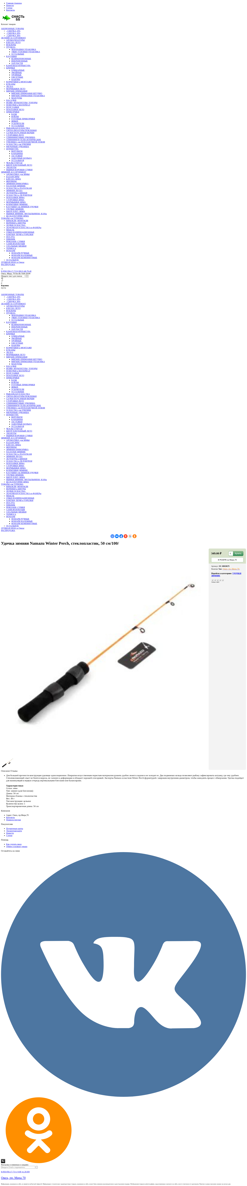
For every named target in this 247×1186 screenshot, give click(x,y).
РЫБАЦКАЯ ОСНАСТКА (18, 128)
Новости (10, 5)
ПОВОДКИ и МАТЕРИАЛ (18, 105)
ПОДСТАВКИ (12, 107)
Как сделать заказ (13, 844)
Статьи (9, 8)
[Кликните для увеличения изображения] (105, 652)
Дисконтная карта (14, 831)
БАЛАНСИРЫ (12, 177)
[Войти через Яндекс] (125, 536)
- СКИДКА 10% (13, 31)
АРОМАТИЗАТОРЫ (15, 40)
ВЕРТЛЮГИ (17, 151)
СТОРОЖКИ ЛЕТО (15, 135)
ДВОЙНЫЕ (16, 72)
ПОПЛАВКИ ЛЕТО (15, 109)
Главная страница (14, 3)
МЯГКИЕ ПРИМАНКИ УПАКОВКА (28, 96)
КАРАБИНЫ (17, 153)
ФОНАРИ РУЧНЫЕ (20, 253)
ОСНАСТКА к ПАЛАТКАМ (19, 188)
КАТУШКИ (11, 56)
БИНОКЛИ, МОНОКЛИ (17, 221)
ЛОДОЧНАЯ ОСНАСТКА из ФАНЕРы (23, 227)
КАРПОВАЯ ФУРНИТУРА (18, 66)
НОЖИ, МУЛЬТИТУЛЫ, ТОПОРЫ (21, 103)
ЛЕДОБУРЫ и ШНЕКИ (16, 193)
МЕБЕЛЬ (10, 230)
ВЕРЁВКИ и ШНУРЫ (16, 223)
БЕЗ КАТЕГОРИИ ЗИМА (17, 216)
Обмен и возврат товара (16, 846)
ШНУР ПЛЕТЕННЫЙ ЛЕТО (19, 165)
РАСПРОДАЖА (8, 264)
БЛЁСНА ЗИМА (13, 179)
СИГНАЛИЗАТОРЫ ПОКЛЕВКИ (21, 130)
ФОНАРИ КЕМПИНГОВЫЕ (24, 258)
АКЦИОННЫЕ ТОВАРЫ (12, 29)
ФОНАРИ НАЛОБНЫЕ (22, 255)
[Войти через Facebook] (121, 536)
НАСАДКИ (11, 100)
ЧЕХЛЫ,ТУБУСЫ (14, 163)
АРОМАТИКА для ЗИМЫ (18, 174)
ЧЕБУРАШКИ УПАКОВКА (23, 49)
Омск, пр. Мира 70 (13, 1177)
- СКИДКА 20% (13, 33)
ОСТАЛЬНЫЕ (17, 54)
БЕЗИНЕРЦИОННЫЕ (21, 59)
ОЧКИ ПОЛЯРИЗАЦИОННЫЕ (20, 232)
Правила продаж (13, 820)
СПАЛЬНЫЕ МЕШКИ (16, 246)
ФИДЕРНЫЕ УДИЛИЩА (17, 146)
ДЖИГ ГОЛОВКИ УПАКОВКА (25, 52)
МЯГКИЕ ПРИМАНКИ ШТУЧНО (26, 93)
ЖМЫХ (14, 121)
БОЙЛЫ (15, 116)
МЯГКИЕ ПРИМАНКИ (16, 91)
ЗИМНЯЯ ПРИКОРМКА (17, 184)
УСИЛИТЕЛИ (17, 123)
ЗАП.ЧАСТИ (17, 63)
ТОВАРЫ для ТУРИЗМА (12, 218)
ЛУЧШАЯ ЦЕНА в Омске (12, 262)
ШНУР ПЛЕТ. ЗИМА (15, 211)
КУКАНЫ (10, 84)
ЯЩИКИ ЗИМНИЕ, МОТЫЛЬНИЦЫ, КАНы (26, 214)
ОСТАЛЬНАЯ (17, 160)
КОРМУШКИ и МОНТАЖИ (19, 82)
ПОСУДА (10, 237)
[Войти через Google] (130, 536)
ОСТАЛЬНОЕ (12, 260)
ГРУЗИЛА (10, 47)
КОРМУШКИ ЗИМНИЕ (17, 204)
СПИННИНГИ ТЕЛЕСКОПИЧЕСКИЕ (23, 140)
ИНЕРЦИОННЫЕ (19, 61)
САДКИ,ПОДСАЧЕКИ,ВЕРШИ (20, 133)
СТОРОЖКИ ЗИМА (15, 200)
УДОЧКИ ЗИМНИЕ (15, 209)
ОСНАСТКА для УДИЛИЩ (18, 144)
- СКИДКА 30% (13, 35)
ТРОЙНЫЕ (16, 75)
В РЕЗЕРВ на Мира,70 (227, 560)
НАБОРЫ (15, 79)
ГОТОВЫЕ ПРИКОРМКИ (23, 119)
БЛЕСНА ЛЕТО (13, 42)
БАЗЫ (14, 114)
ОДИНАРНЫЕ (18, 70)
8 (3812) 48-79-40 (23, 271)
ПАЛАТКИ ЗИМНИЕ (16, 186)
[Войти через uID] (112, 536)
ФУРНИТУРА (12, 149)
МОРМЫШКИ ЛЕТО (15, 89)
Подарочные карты (14, 828)
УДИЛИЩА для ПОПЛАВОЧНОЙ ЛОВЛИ (25, 142)
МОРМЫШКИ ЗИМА (16, 202)
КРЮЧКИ (10, 68)
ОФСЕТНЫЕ (17, 77)
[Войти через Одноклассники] (134, 536)
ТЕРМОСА (11, 248)
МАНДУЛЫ (16, 98)
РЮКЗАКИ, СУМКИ (15, 241)
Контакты (10, 10)
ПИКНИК (10, 239)
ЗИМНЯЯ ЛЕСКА (14, 190)
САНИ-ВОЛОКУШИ (15, 244)
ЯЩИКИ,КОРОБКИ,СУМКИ (19, 170)
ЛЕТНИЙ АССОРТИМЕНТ (13, 38)
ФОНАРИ (10, 251)
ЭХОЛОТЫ (11, 167)
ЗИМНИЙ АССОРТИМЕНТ (13, 172)
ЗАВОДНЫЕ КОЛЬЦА (21, 158)
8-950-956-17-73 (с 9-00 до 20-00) (15, 1172)
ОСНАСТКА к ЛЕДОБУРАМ (19, 195)
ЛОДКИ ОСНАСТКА (15, 225)
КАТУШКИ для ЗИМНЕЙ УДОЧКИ (22, 207)
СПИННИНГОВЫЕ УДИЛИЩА (20, 137)
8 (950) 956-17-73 (8, 271)
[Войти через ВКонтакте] (117, 536)
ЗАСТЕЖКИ (17, 156)
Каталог (8, 24)
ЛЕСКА (9, 86)
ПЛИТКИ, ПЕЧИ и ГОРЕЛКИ (19, 234)
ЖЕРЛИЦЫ (11, 181)
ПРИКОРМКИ (12, 112)
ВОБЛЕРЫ (11, 45)
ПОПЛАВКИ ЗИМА (15, 197)
